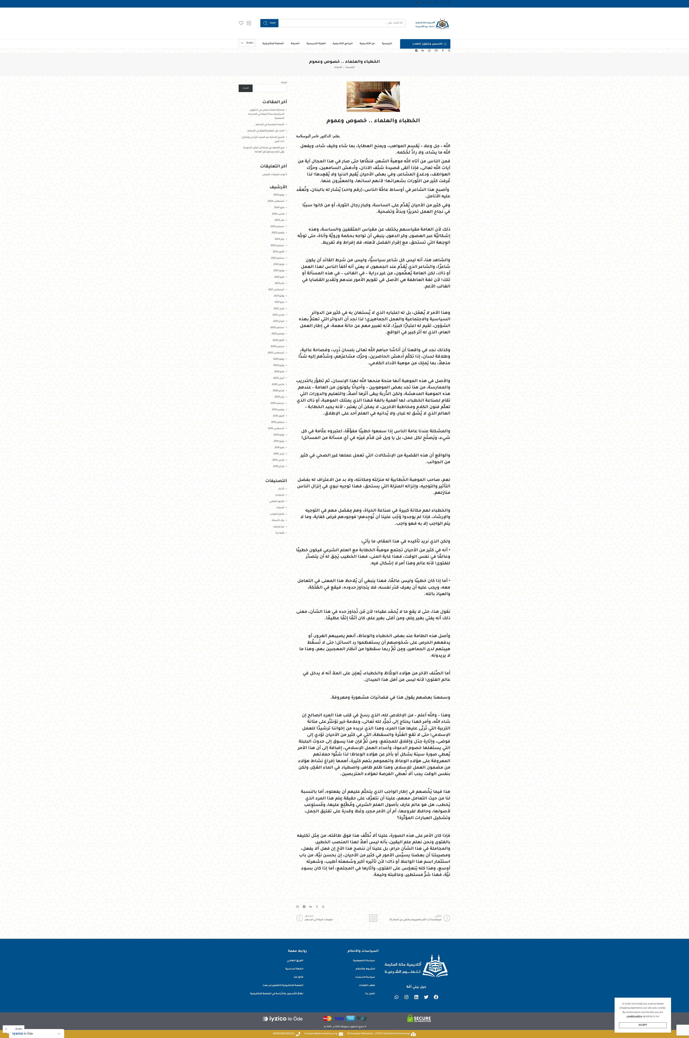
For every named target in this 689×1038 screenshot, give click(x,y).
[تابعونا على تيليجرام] (416, 2)
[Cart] (248, 23)
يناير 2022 (279, 283)
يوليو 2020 (278, 359)
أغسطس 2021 (276, 290)
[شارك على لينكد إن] (310, 906)
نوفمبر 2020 (277, 334)
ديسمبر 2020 (277, 327)
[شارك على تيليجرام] (304, 906)
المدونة (295, 44)
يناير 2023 (279, 239)
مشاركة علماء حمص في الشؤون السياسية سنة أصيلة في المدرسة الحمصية (266, 114)
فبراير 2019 (278, 466)
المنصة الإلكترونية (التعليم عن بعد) (283, 985)
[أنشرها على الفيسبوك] (317, 906)
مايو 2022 (279, 277)
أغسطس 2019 (276, 428)
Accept (643, 1025)
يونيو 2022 (278, 271)
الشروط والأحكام (365, 969)
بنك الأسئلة (278, 520)
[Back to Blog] (373, 918)
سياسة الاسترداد (365, 977)
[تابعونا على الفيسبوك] (442, 2)
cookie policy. (634, 1016)
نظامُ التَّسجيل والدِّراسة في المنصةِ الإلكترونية (276, 994)
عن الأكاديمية (367, 44)
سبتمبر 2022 (277, 258)
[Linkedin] (416, 997)
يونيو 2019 (279, 441)
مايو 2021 (279, 302)
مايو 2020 (279, 372)
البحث (272, 23)
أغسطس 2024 (276, 201)
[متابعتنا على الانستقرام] (429, 2)
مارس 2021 (278, 315)
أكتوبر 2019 (278, 416)
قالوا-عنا (280, 533)
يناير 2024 (279, 220)
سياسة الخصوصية (364, 961)
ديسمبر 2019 (277, 403)
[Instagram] (406, 997)
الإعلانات (279, 495)
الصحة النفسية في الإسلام (270, 124)
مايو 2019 (279, 447)
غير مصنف (278, 527)
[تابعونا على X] (449, 2)
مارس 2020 (278, 384)
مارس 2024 (278, 214)
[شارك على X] (323, 906)
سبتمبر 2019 (277, 422)
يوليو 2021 (279, 296)
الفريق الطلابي (276, 501)
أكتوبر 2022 (278, 252)
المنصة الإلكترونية (273, 44)
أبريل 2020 (278, 378)
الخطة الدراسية (294, 969)
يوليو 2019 (279, 435)
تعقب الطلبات (367, 985)
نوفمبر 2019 (278, 410)
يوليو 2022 (278, 264)
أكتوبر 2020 (278, 340)
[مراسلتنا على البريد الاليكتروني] (436, 2)
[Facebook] (436, 997)
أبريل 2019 (279, 454)
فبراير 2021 (278, 321)
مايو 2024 (279, 208)
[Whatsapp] (396, 997)
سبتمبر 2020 (277, 346)
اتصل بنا (370, 994)
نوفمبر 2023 (278, 233)
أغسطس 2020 (276, 353)
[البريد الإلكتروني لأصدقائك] (297, 906)
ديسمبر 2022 (277, 245)
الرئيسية (387, 44)
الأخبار (281, 489)
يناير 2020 (279, 397)
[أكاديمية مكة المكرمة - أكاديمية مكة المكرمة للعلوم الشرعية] (432, 23)
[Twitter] (426, 997)
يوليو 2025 (278, 195)
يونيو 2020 (278, 365)
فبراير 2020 (278, 391)
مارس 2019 (278, 460)
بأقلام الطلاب (277, 514)
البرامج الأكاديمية (343, 44)
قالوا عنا (298, 977)
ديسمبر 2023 (277, 226)
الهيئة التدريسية (316, 44)
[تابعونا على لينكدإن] (422, 2)
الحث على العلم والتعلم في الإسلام (266, 131)
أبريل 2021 (279, 309)
